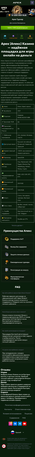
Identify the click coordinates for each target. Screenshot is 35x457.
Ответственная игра (23, 409)
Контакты (8, 409)
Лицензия (28, 414)
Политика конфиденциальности (17, 405)
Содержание (14, 418)
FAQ (24, 418)
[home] (17, 3)
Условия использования (12, 414)
